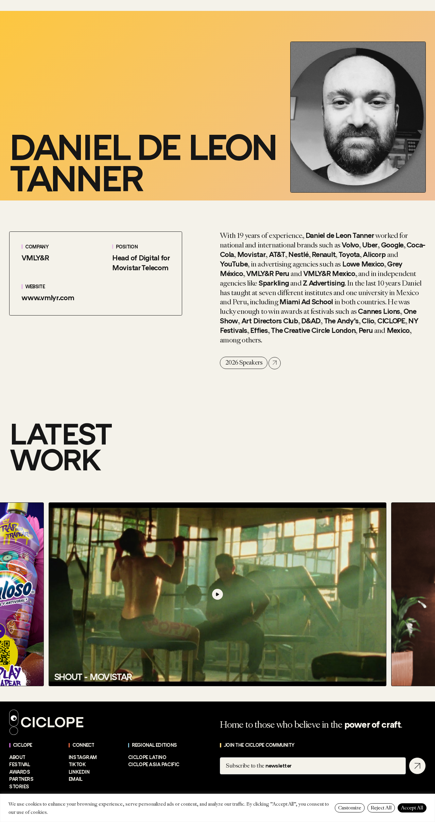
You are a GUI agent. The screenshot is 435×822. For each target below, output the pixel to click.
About (17, 757)
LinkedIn (79, 772)
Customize (349, 808)
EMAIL (76, 779)
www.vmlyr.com (47, 297)
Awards (19, 772)
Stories (19, 787)
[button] (54, 580)
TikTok (77, 765)
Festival (19, 765)
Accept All (412, 808)
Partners (21, 779)
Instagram (83, 757)
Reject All (381, 808)
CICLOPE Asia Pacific (153, 765)
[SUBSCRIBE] (417, 765)
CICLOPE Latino (147, 757)
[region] (217, 808)
